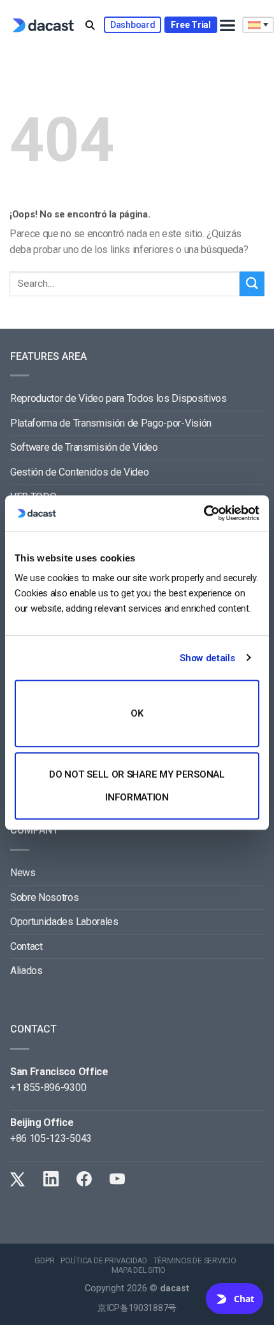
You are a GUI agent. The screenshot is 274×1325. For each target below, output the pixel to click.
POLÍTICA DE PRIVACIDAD (104, 1260)
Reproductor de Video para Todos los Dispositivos (118, 398)
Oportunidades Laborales (64, 922)
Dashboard (132, 25)
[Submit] (252, 283)
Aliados (26, 971)
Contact (26, 946)
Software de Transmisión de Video (84, 447)
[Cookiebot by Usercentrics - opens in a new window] (203, 513)
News (23, 873)
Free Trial (190, 25)
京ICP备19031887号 (137, 1308)
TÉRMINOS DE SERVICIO (195, 1260)
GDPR (44, 1260)
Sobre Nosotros (44, 897)
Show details (207, 658)
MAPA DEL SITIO (139, 1270)
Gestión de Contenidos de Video (79, 472)
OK (137, 713)
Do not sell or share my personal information (136, 786)
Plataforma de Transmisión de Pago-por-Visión (111, 423)
